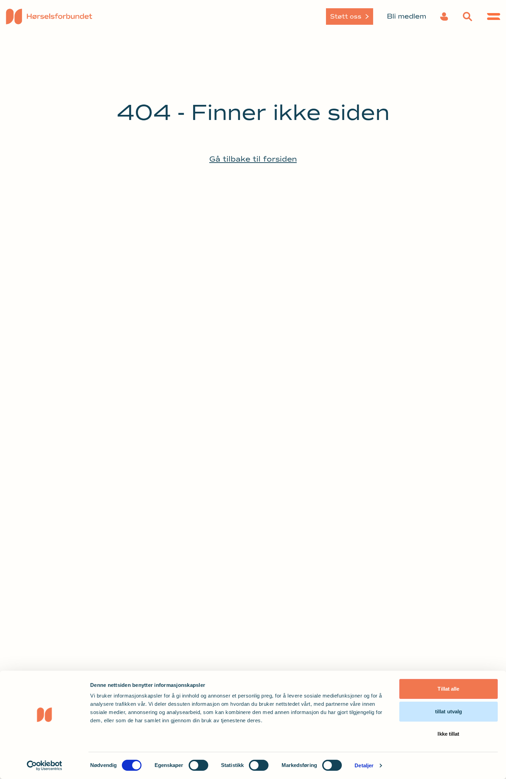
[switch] (198, 765)
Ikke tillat (448, 734)
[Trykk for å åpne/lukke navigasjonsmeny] (493, 16)
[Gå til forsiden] (64, 16)
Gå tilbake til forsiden (253, 159)
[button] (444, 16)
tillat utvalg (448, 711)
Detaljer (364, 765)
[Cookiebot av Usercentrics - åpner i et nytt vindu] (44, 765)
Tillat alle (448, 689)
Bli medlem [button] (406, 16)
